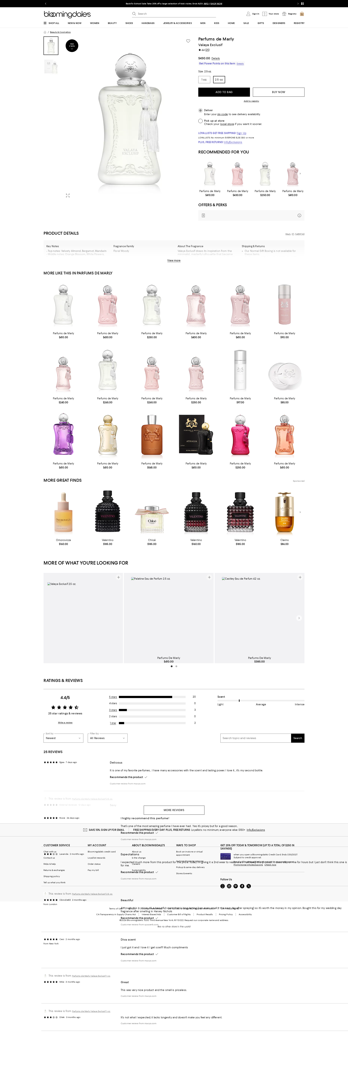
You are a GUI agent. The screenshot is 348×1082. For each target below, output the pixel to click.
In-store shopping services (190, 861)
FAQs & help (50, 864)
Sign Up (241, 133)
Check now (270, 864)
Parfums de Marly (216, 39)
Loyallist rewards (96, 858)
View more (174, 260)
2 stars (113, 716)
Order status (94, 864)
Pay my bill (93, 870)
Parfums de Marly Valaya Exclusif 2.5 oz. (92, 894)
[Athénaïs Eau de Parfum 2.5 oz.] (284, 435)
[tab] (51, 45)
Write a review (65, 722)
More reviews (174, 810)
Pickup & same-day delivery (190, 867)
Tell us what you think (54, 882)
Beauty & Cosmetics (60, 32)
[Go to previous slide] (46, 3)
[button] (119, 118)
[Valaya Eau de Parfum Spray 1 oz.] (265, 173)
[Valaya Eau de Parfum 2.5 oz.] (210, 173)
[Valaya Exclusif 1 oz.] (108, 370)
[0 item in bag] (301, 13)
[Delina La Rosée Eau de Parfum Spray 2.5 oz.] (196, 305)
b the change (139, 858)
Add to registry (251, 101)
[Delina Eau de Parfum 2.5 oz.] (292, 173)
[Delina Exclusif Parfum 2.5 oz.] (237, 173)
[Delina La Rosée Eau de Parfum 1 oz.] (63, 370)
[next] (299, 618)
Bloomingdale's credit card (102, 851)
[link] (210, 193)
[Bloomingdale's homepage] (45, 32)
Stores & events (184, 873)
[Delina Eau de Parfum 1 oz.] (196, 370)
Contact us (49, 858)
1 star (113, 723)
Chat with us (50, 851)
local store (227, 124)
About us (136, 851)
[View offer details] (251, 215)
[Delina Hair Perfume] (284, 305)
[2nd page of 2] (176, 666)
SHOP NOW (216, 3)
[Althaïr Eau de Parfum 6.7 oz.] (152, 435)
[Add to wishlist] (188, 41)
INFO (206, 3)
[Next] (300, 173)
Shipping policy (52, 876)
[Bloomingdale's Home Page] (67, 14)
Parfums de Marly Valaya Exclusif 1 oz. (91, 976)
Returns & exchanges (54, 870)
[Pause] (302, 3)
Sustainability (139, 870)
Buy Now (278, 92)
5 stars (113, 697)
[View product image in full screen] (68, 195)
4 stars (113, 703)
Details (216, 58)
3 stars (113, 710)
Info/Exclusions (233, 142)
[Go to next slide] (298, 3)
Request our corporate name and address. (207, 920)
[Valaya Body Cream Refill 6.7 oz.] (284, 370)
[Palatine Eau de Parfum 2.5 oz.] (63, 435)
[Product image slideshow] (128, 118)
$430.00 (204, 58)
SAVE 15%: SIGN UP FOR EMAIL (107, 829)
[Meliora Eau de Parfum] (108, 435)
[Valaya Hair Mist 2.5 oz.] (240, 370)
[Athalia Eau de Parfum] (196, 435)
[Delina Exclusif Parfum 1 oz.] (152, 370)
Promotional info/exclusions (248, 864)
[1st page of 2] (172, 666)
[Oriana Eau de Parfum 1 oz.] (240, 435)
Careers (136, 864)
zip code (222, 114)
